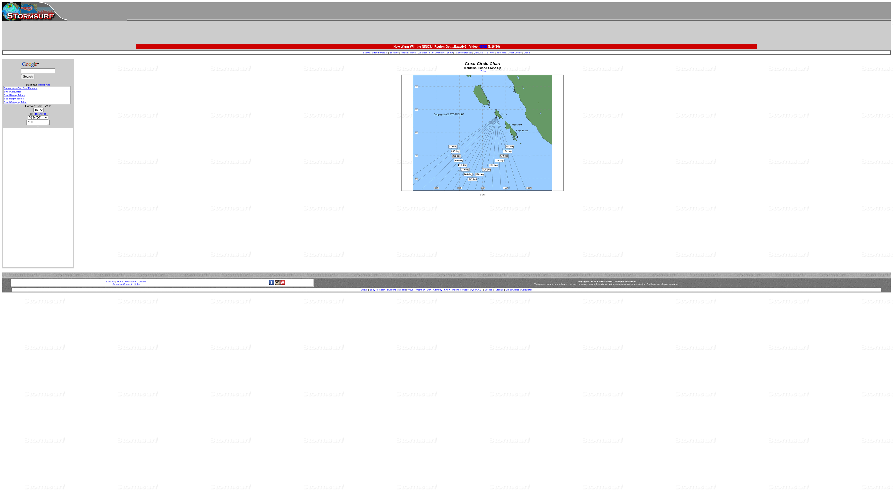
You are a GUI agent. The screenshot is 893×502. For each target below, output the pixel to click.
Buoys (366, 52)
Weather (422, 52)
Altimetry (439, 52)
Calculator (526, 289)
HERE (483, 46)
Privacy (142, 281)
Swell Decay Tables (14, 95)
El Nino (491, 52)
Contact (110, 281)
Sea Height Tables (14, 98)
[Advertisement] (508, 12)
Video (527, 52)
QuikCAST (479, 52)
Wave (413, 52)
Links (137, 284)
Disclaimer (130, 281)
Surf (431, 52)
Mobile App (44, 84)
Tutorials (501, 52)
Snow (449, 52)
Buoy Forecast (379, 52)
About (120, 281)
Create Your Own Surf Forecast (20, 88)
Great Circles (515, 52)
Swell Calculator (12, 91)
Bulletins (394, 52)
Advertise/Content (122, 284)
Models (404, 52)
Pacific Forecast (463, 52)
